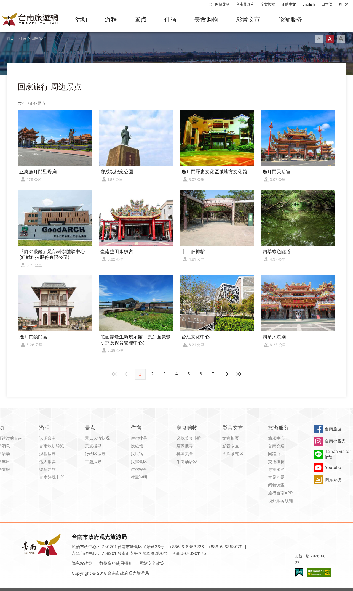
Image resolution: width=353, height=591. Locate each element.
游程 (111, 19)
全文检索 (268, 4)
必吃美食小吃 (188, 438)
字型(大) (341, 39)
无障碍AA (319, 572)
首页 (10, 38)
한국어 (344, 4)
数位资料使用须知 (115, 563)
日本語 (327, 4)
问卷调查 (276, 484)
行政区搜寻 (95, 453)
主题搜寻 (93, 461)
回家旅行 (38, 38)
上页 (226, 374)
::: (210, 4)
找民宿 (137, 453)
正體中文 (289, 4)
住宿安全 (139, 469)
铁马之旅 (47, 469)
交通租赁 (276, 461)
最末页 (238, 374)
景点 (141, 19)
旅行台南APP (280, 492)
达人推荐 (47, 461)
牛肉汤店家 (186, 461)
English (309, 4)
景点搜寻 (93, 446)
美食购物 (206, 19)
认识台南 (47, 438)
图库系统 (230, 453)
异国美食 (184, 453)
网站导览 (222, 4)
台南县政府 (245, 4)
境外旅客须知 (280, 500)
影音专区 (230, 446)
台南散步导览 (51, 446)
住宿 (170, 19)
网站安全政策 (151, 563)
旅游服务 (290, 19)
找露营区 (139, 461)
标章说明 (139, 477)
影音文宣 (248, 19)
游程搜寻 (47, 453)
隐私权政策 (82, 563)
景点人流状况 (97, 438)
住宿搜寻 (139, 438)
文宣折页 (230, 438)
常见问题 (276, 477)
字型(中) (330, 39)
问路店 (274, 453)
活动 (81, 19)
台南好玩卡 (49, 477)
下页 (126, 374)
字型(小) (319, 39)
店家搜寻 (184, 446)
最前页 (114, 374)
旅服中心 (276, 438)
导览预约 (276, 469)
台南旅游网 (30, 19)
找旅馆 (137, 446)
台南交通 (276, 446)
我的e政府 (299, 572)
